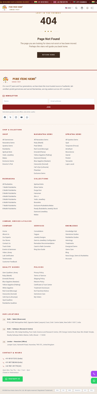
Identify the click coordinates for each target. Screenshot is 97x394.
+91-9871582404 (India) (13, 362)
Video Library (7, 252)
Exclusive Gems (8, 161)
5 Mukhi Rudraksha (9, 199)
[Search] (76, 8)
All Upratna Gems (72, 140)
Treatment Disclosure (41, 288)
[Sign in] (87, 8)
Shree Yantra (38, 187)
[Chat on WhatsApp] (94, 381)
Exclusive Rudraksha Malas (43, 205)
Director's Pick (8, 164)
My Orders (37, 297)
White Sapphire (8, 288)
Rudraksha (6, 149)
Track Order (7, 246)
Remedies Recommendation (44, 243)
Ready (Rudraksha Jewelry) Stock (46, 209)
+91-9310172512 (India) (13, 358)
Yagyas (36, 234)
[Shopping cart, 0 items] (82, 8)
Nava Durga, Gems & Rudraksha (77, 256)
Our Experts (7, 237)
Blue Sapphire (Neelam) (42, 161)
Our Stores (6, 240)
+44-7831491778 (62, 2)
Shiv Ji (36, 196)
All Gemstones (8, 140)
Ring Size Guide (39, 249)
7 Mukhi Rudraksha (9, 205)
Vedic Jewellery (8, 155)
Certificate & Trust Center (43, 285)
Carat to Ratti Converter (42, 246)
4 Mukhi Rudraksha (9, 196)
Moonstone (70, 152)
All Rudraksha (7, 184)
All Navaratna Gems (41, 140)
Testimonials (7, 259)
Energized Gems (71, 246)
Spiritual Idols (7, 152)
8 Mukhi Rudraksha (9, 209)
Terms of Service (40, 276)
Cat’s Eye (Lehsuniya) (10, 297)
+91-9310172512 (43, 2)
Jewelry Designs (40, 237)
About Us (6, 234)
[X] (10, 117)
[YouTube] (21, 117)
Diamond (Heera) (40, 158)
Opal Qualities (8, 300)
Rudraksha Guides (72, 237)
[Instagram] (16, 117)
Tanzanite (69, 161)
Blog (67, 252)
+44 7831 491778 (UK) (13, 366)
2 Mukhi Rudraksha (9, 190)
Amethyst (69, 149)
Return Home (48, 55)
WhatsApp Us (14, 379)
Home (5, 231)
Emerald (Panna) (40, 152)
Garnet (68, 155)
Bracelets (37, 202)
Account (69, 259)
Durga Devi (38, 190)
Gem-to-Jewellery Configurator (45, 240)
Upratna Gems (8, 146)
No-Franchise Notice (41, 291)
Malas (5, 158)
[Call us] (94, 374)
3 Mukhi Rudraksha (9, 193)
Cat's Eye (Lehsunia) (41, 167)
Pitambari (37, 170)
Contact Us (6, 243)
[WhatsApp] (27, 117)
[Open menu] (92, 8)
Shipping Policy (39, 279)
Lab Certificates (8, 256)
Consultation (38, 231)
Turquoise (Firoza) (72, 146)
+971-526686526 (81, 2)
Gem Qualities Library (10, 272)
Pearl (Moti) (38, 146)
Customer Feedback (10, 262)
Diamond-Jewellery (40, 212)
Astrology (69, 240)
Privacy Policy (39, 272)
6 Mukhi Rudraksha (9, 202)
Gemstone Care (39, 294)
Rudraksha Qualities (10, 303)
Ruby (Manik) (38, 143)
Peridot (68, 158)
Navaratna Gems (9, 143)
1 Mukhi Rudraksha (9, 187)
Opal (67, 143)
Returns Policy (39, 282)
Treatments (70, 243)
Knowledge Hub (71, 231)
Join (48, 107)
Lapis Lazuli (70, 164)
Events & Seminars (9, 249)
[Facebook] (5, 117)
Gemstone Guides (72, 234)
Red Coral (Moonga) (41, 149)
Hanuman (37, 193)
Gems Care (70, 249)
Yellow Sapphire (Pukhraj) (43, 155)
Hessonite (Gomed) (41, 164)
